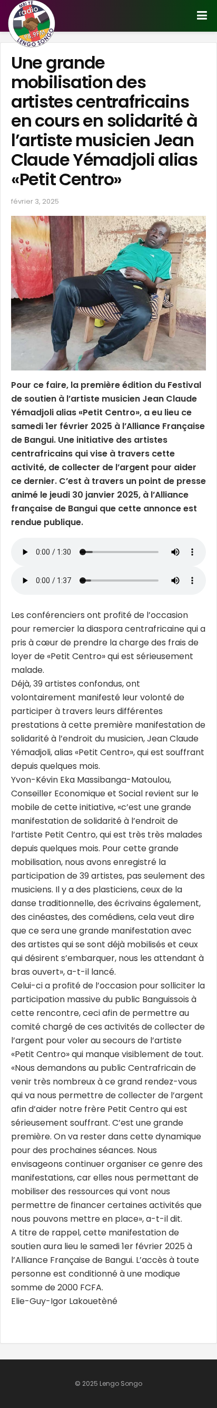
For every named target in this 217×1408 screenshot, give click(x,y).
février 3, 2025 (35, 201)
